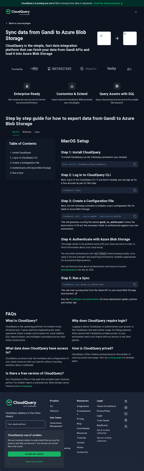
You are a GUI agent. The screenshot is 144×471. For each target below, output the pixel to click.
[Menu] (135, 12)
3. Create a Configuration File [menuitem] (24, 162)
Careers (81, 442)
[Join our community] (126, 426)
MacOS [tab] (15, 132)
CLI (51, 406)
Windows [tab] (27, 132)
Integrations (83, 406)
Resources (82, 433)
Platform (54, 411)
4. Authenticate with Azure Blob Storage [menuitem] (30, 168)
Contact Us (82, 452)
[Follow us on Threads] (126, 420)
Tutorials (81, 438)
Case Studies (83, 428)
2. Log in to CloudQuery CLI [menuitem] (24, 157)
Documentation (84, 412)
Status (80, 447)
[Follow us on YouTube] (126, 414)
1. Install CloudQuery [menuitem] (20, 152)
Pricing (80, 419)
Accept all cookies (34, 454)
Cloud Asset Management (56, 424)
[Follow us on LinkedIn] (126, 408)
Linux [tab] (37, 132)
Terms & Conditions (106, 406)
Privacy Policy (103, 411)
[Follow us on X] (126, 401)
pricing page (115, 357)
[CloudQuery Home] (18, 12)
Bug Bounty (102, 425)
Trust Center (103, 420)
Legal (99, 416)
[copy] (135, 164)
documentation (69, 270)
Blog (79, 424)
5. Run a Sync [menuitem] (16, 173)
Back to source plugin (20, 23)
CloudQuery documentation (84, 299)
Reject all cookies (34, 461)
